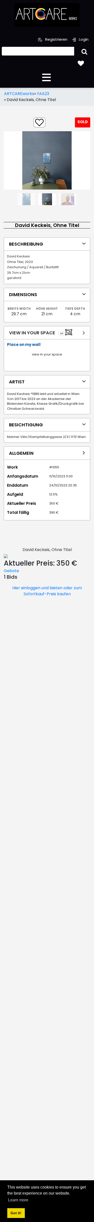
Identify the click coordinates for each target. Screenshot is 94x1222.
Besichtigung (26, 425)
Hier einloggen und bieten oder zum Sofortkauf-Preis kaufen (47, 591)
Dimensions (23, 294)
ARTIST (17, 382)
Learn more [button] (18, 1200)
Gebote (11, 571)
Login (83, 39)
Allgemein (21, 453)
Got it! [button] (16, 1213)
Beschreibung (26, 244)
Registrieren (55, 39)
